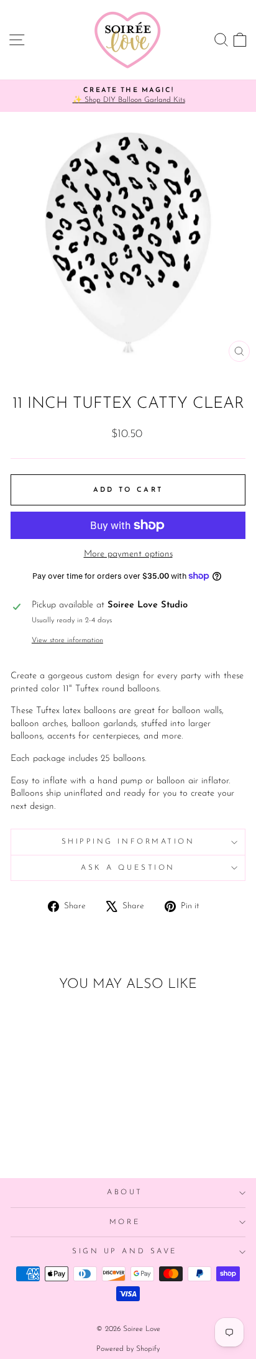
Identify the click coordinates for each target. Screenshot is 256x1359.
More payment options (128, 554)
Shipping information (128, 841)
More (124, 1222)
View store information (67, 640)
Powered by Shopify (128, 1349)
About (125, 1192)
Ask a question (128, 868)
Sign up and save (125, 1251)
